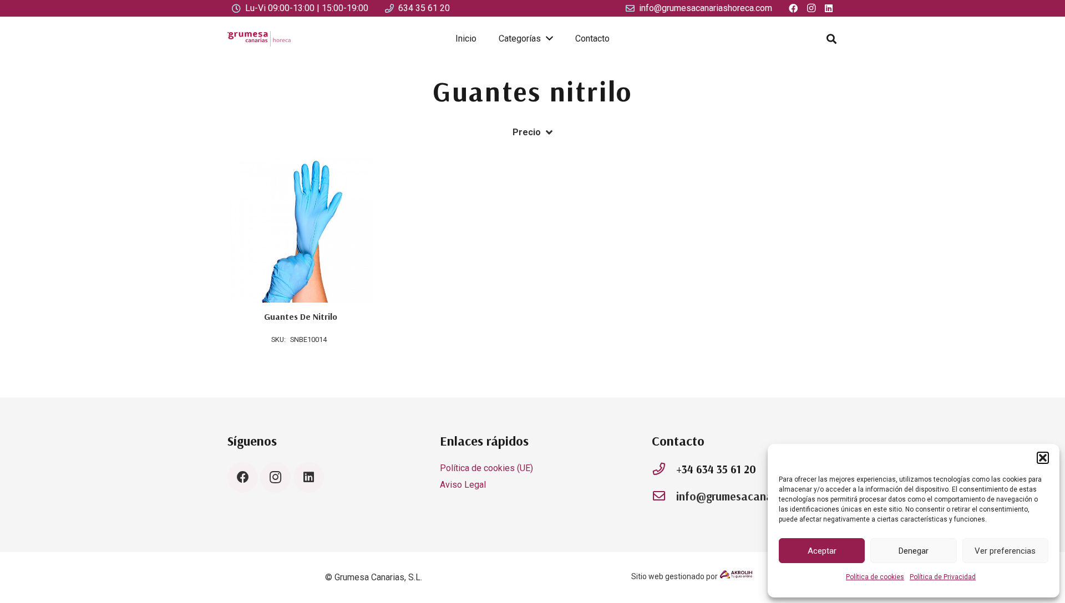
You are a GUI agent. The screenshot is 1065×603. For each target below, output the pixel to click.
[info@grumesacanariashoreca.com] (664, 496)
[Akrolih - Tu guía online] (736, 576)
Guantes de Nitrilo (300, 316)
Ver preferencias (1005, 551)
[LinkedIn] (308, 477)
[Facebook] (242, 477)
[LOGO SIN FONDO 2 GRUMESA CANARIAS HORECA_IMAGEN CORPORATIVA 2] (259, 39)
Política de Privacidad (943, 577)
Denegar (914, 551)
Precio (527, 132)
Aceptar (822, 551)
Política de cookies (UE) (486, 468)
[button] (1042, 457)
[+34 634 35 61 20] (664, 469)
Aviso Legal (463, 484)
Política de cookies (875, 577)
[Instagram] (275, 477)
